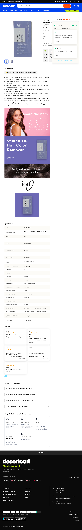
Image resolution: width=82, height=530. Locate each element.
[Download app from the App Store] (20, 519)
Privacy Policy (74, 514)
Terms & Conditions (72, 512)
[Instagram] (71, 477)
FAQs (77, 520)
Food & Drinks (23, 10)
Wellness (5, 10)
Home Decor (13, 10)
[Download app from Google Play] (8, 519)
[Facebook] (78, 477)
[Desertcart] (9, 6)
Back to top (41, 452)
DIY (38, 10)
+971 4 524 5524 (60, 505)
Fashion (32, 10)
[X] (74, 477)
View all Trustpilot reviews (65, 60)
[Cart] (77, 6)
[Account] (74, 6)
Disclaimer (75, 517)
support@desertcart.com (63, 498)
